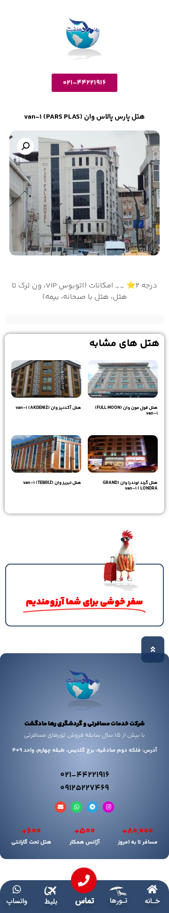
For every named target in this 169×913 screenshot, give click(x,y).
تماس (84, 901)
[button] (25, 146)
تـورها (118, 900)
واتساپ (17, 901)
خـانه (152, 901)
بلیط (50, 901)
